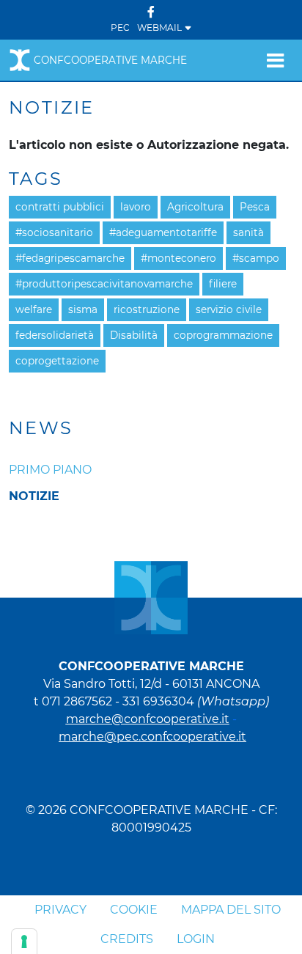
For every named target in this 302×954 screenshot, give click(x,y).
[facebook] (151, 12)
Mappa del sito (231, 910)
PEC (120, 27)
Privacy (60, 910)
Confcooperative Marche (110, 60)
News (41, 428)
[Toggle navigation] (275, 60)
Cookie (134, 910)
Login (196, 939)
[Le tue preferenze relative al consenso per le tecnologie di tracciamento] (24, 941)
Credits (126, 939)
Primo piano (50, 470)
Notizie (34, 496)
